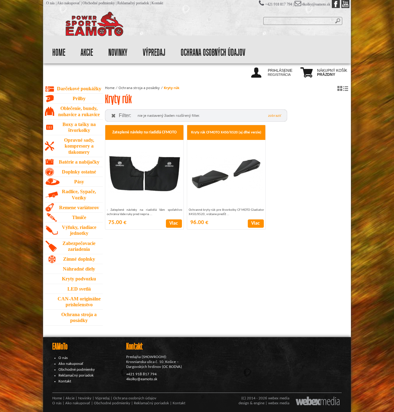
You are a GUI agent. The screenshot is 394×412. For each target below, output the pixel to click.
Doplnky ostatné (79, 171)
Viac (173, 223)
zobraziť (274, 115)
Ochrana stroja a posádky (139, 87)
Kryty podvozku (79, 278)
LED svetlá (79, 289)
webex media (278, 398)
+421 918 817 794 (141, 374)
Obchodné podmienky (98, 3)
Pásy (79, 181)
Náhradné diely (79, 268)
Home (58, 52)
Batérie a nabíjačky (79, 162)
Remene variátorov (79, 207)
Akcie (87, 52)
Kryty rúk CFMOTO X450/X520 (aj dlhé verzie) (226, 132)
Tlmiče (79, 217)
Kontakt (157, 3)
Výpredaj (154, 52)
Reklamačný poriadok (133, 3)
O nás (50, 3)
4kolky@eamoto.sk (316, 4)
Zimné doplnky (79, 259)
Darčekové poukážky (79, 88)
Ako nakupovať (68, 3)
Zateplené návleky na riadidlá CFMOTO (144, 132)
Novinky (117, 52)
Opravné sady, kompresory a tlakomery (79, 145)
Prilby (79, 98)
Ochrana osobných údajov (213, 52)
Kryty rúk (171, 87)
